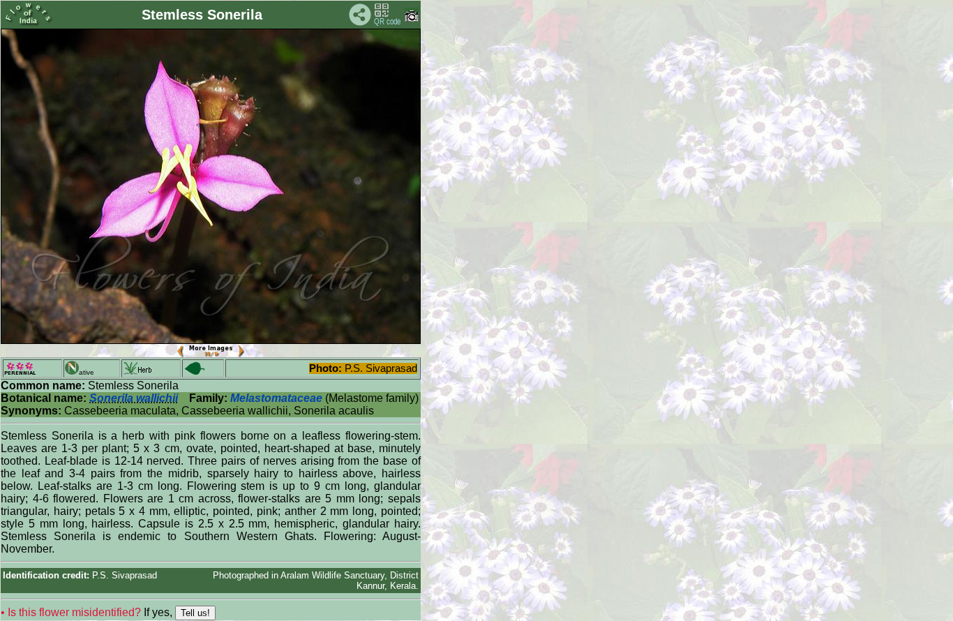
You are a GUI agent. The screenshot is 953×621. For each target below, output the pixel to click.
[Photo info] (412, 18)
